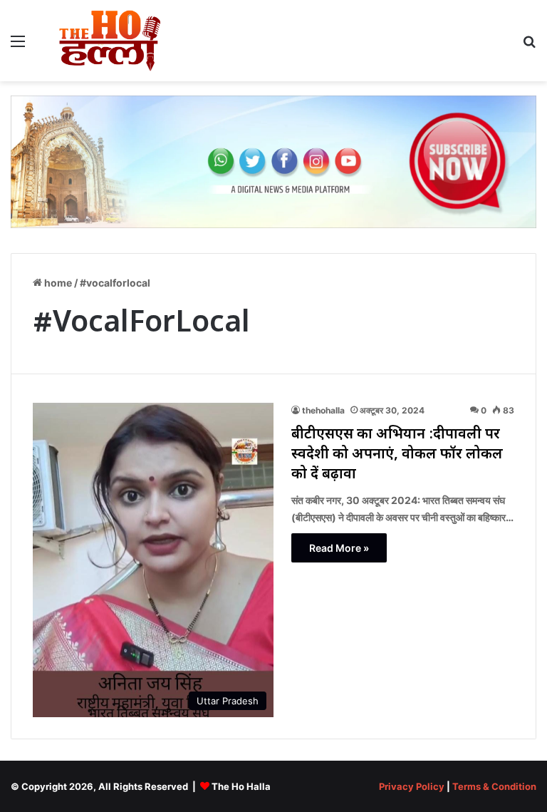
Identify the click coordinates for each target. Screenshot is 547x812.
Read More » (339, 548)
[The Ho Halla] (111, 40)
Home (57, 283)
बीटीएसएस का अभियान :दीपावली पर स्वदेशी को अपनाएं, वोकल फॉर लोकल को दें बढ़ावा (397, 455)
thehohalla (323, 410)
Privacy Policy (411, 786)
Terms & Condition (494, 786)
